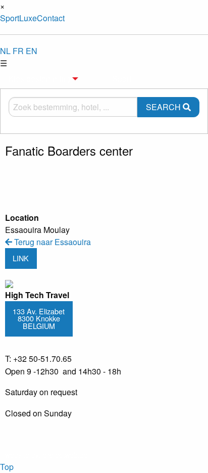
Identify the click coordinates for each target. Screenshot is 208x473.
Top (7, 466)
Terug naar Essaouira (51, 242)
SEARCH (164, 107)
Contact (51, 18)
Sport (9, 18)
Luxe (28, 18)
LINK (21, 258)
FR (18, 51)
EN (31, 51)
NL (5, 51)
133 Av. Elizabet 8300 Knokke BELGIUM (39, 318)
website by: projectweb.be (46, 455)
